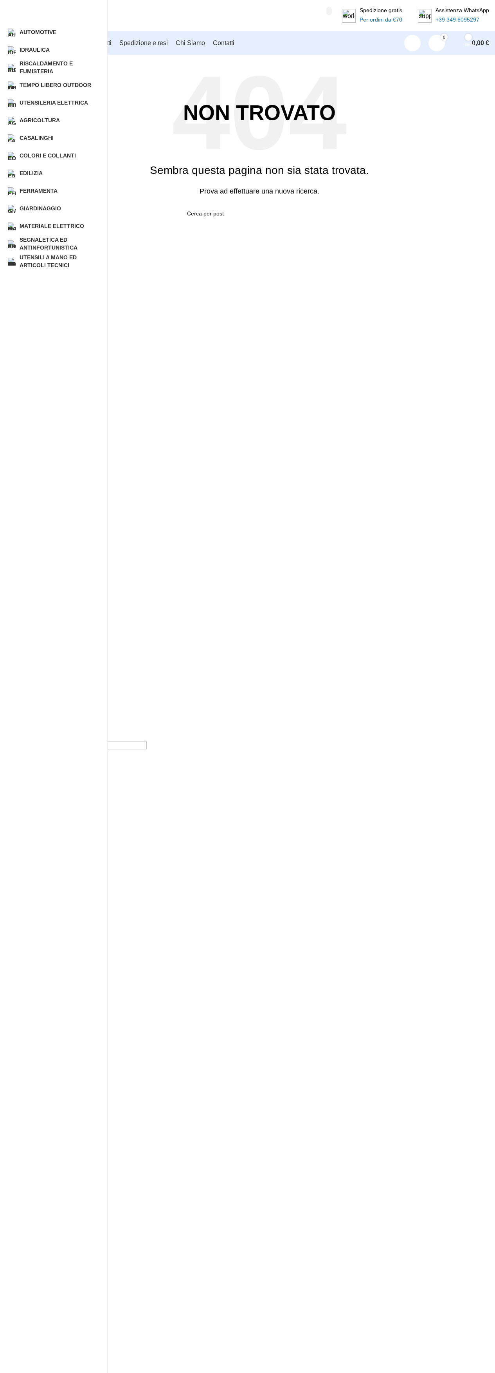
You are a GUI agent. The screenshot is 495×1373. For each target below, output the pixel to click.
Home (36, 1357)
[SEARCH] (329, 11)
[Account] (412, 43)
